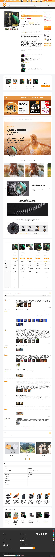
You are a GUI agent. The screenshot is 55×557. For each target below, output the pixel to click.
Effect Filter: (22, 26)
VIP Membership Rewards (7, 539)
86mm (35, 32)
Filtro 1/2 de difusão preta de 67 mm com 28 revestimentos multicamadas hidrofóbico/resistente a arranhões (46, 254)
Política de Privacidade (6, 544)
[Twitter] (41, 534)
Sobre (4, 533)
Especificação (29, 119)
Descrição (8, 119)
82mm (32, 32)
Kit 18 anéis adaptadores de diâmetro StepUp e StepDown (48, 39)
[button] (5, 169)
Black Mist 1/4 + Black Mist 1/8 (25, 24)
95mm (37, 32)
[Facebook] (37, 534)
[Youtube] (43, 534)
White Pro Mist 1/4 (37, 24)
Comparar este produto (47, 45)
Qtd (44, 24)
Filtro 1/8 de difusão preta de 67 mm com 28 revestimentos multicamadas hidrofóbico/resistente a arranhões (37, 254)
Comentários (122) (18, 119)
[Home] (4, 5)
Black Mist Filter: (25, 21)
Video (26, 119)
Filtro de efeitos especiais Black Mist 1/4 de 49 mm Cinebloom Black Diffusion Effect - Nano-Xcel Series (22, 86)
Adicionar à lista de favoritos (47, 43)
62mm (22, 32)
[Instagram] (39, 534)
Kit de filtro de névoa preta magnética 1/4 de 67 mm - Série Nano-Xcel (30, 254)
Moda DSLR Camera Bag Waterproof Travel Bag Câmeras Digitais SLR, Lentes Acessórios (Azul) (23, 501)
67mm (24, 32)
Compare (12, 119)
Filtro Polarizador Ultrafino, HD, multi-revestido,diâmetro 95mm (8, 520)
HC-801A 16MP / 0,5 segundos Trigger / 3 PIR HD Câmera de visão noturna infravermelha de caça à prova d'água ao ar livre (46, 501)
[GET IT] (29, 20)
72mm (27, 32)
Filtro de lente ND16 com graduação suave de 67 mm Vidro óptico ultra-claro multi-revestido (33, 54)
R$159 (48, 36)
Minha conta (21, 533)
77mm (30, 32)
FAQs (23, 119)
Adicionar (47, 26)
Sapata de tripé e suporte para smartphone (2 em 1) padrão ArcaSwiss (16, 501)
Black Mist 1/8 (32, 24)
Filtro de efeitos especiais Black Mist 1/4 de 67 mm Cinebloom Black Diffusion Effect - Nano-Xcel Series (15, 254)
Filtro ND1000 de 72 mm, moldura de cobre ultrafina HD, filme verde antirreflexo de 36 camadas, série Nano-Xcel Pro (24, 520)
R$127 (48, 40)
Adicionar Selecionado (46, 85)
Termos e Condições (6, 545)
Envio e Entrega (5, 546)
